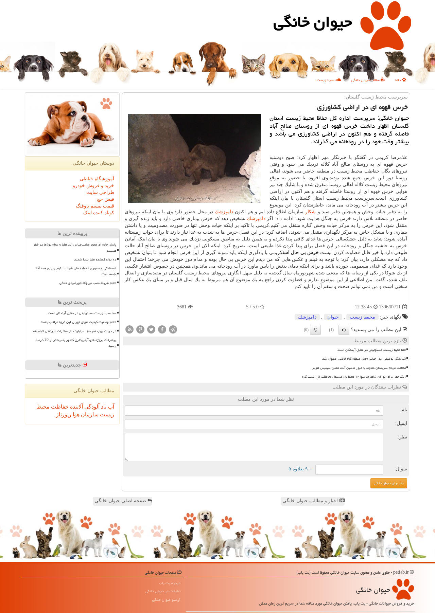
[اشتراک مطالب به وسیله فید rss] (129, 329)
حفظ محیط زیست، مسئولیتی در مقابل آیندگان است (371, 349)
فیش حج (105, 199)
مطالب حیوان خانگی (366, 80)
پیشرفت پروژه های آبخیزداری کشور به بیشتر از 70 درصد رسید (75, 343)
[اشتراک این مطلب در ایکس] (151, 329)
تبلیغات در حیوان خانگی (162, 591)
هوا (75, 414)
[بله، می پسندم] (343, 330)
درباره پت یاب (169, 583)
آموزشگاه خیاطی (97, 178)
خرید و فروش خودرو (93, 185)
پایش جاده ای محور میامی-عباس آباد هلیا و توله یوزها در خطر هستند (74, 247)
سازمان (89, 414)
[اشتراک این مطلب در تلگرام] (173, 329)
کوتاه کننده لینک (98, 212)
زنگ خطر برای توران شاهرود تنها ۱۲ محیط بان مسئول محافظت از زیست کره (354, 376)
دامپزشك (224, 211)
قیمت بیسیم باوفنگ (95, 206)
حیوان (333, 317)
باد (103, 407)
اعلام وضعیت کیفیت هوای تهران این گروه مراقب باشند (78, 322)
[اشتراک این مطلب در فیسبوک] (162, 329)
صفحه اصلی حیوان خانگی (120, 500)
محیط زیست (326, 80)
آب (110, 407)
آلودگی (91, 407)
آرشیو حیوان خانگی (166, 599)
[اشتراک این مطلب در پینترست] (140, 329)
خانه (398, 80)
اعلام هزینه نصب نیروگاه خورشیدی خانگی (87, 283)
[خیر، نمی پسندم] (315, 330)
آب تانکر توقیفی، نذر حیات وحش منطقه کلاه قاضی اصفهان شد (364, 358)
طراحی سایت (100, 192)
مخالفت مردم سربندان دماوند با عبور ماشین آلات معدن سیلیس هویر (359, 367)
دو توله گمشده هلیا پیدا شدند (95, 259)
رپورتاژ (63, 414)
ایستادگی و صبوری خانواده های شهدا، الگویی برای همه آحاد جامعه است (75, 271)
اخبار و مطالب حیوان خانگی (310, 500)
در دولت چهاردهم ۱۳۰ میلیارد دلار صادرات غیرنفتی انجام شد (74, 331)
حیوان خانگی (313, 21)
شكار (310, 211)
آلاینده (76, 407)
